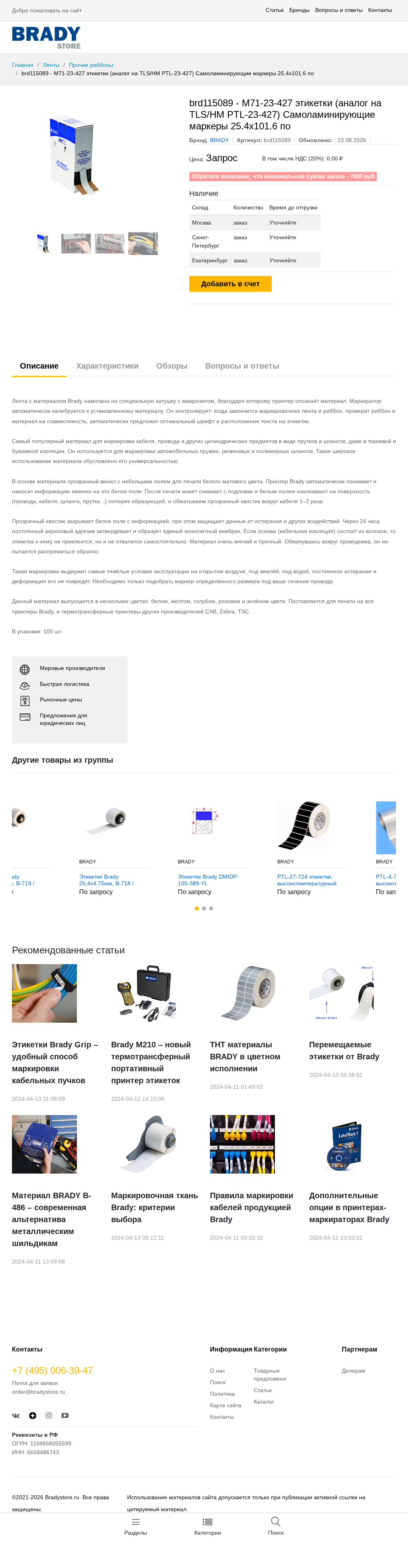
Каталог (264, 1401)
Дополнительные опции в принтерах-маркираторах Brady (349, 1207)
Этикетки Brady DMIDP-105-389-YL (150, 880)
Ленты (51, 65)
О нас (217, 1370)
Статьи (275, 10)
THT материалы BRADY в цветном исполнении (245, 1056)
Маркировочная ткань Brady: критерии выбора (154, 1207)
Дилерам (353, 1370)
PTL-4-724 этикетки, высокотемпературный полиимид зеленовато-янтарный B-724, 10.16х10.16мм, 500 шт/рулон (349, 880)
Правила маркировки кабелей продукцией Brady (251, 1207)
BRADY (29, 862)
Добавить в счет (230, 284)
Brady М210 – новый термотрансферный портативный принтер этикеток (151, 1062)
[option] (94, 157)
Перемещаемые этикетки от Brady (344, 1050)
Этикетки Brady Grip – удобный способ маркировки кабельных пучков (55, 1062)
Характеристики (107, 365)
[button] (197, 908)
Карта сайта (225, 1405)
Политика (222, 1394)
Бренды (299, 10)
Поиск (218, 1382)
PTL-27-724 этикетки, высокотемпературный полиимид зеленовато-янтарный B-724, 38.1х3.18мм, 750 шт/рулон (249, 880)
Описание (39, 365)
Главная (22, 65)
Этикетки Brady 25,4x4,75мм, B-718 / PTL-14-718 (48, 880)
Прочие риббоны (91, 65)
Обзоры (172, 365)
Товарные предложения (271, 1374)
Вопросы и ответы (339, 10)
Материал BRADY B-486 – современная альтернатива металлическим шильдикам (51, 1219)
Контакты (380, 10)
